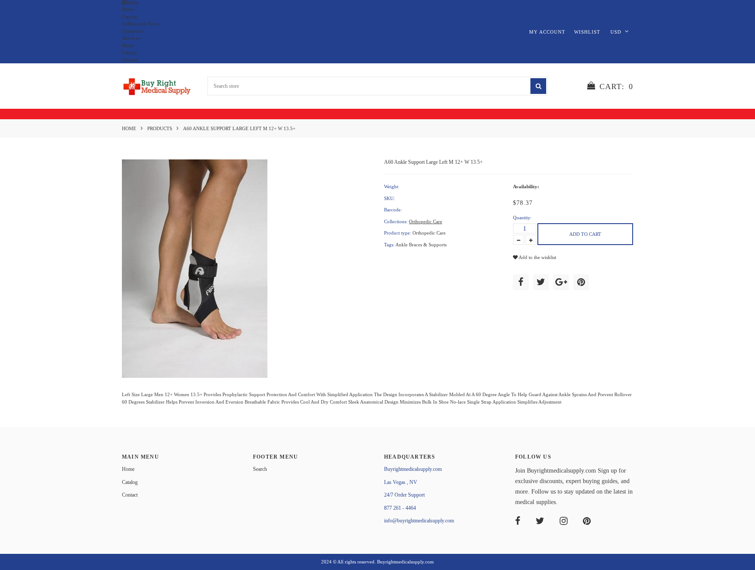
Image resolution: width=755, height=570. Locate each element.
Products (159, 128)
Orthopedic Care (425, 221)
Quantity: (522, 217)
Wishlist (587, 32)
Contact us (132, 31)
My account (547, 32)
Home (128, 9)
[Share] (521, 282)
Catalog (129, 16)
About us (131, 38)
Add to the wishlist (537, 257)
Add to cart (585, 234)
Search (260, 469)
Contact (129, 59)
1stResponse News (140, 23)
